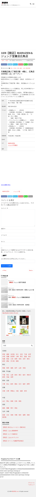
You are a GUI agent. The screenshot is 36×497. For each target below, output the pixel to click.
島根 (12, 401)
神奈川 (29, 375)
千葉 (3, 375)
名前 (3, 228)
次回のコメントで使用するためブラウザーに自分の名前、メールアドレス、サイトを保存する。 (17, 251)
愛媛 (7, 408)
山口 (3, 401)
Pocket (21, 64)
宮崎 (12, 415)
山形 (20, 368)
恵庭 (25, 356)
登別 (20, 359)
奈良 (25, 391)
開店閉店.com (15, 491)
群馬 (3, 377)
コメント (4, 208)
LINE (26, 64)
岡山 (7, 401)
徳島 (3, 408)
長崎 (28, 415)
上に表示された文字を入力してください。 (13, 258)
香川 (12, 408)
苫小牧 (13, 361)
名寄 (29, 354)
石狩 (24, 359)
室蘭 (7, 356)
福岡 (24, 415)
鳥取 (20, 401)
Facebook (4, 64)
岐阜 (12, 384)
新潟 (16, 375)
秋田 (7, 368)
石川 (20, 384)
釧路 (17, 361)
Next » (31, 270)
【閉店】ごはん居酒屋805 (10, 430)
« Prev (4, 270)
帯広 (21, 356)
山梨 (12, 375)
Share (31, 64)
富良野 (13, 356)
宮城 (24, 368)
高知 (16, 408)
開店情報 (28, 68)
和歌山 (13, 391)
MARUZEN (11, 143)
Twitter (10, 64)
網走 (7, 361)
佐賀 (3, 415)
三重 (3, 384)
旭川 (29, 356)
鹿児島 (4, 417)
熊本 (20, 415)
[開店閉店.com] (9, 3)
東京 (20, 375)
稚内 (28, 359)
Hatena (15, 64)
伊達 (3, 354)
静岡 (28, 384)
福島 (12, 368)
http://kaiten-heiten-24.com (10, 313)
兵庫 (7, 391)
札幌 (3, 359)
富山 (7, 384)
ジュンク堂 (16, 191)
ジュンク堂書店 (12, 145)
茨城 (7, 377)
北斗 (17, 354)
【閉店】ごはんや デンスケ (10, 437)
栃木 (24, 375)
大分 (7, 415)
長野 (12, 377)
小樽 (17, 356)
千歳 (25, 354)
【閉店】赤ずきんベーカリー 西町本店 (13, 427)
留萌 (16, 359)
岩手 (16, 368)
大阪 (17, 391)
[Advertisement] (18, 29)
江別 (12, 359)
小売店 (14, 68)
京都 (3, 391)
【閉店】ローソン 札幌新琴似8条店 (13, 441)
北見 (21, 354)
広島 (18, 68)
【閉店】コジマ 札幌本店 (9, 434)
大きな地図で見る (5, 184)
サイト (3, 241)
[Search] (32, 345)
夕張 (3, 356)
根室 (7, 359)
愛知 (16, 384)
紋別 (3, 361)
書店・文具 (22, 68)
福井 (24, 384)
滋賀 (21, 391)
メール (4, 235)
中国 (11, 68)
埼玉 (7, 375)
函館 (7, 354)
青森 (3, 368)
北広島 (13, 354)
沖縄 (16, 415)
